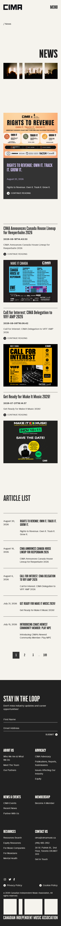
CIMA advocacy (43, 757)
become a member (44, 803)
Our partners (9, 770)
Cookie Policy (50, 885)
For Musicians (10, 853)
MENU (54, 7)
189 (45, 655)
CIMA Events (9, 803)
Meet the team (11, 765)
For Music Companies (14, 848)
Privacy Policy (14, 885)
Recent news (10, 808)
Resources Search (12, 838)
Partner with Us (11, 814)
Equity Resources (12, 843)
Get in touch (41, 859)
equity (38, 779)
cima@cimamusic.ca (45, 838)
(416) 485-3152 (42, 843)
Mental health (10, 858)
